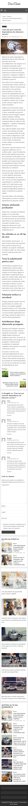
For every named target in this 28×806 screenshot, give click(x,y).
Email (4, 512)
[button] (5, 10)
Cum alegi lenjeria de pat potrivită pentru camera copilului (19, 548)
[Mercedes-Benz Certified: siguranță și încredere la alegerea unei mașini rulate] (14, 685)
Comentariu (6, 485)
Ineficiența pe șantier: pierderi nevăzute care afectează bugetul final (19, 753)
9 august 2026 (18, 552)
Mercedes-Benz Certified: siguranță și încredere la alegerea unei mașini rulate (19, 765)
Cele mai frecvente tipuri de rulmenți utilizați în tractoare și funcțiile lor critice (19, 777)
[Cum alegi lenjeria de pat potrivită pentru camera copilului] (7, 547)
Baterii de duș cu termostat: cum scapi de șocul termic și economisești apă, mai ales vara (19, 562)
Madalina (5, 36)
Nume (4, 506)
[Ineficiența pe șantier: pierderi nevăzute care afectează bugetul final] (14, 660)
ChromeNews (23, 802)
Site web (4, 518)
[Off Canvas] (2, 10)
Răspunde (9, 415)
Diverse (4, 26)
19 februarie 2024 (14, 36)
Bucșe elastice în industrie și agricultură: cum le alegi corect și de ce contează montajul (14, 646)
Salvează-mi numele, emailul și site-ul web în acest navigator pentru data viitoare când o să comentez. (14, 526)
